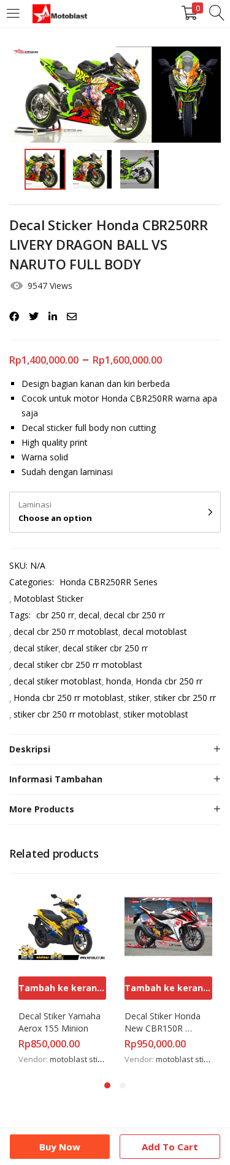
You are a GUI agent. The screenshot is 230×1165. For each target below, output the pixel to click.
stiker (139, 697)
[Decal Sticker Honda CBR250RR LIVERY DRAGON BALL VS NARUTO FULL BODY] (14, 316)
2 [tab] (123, 1085)
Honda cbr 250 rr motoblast (68, 697)
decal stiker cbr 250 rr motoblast (77, 664)
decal (89, 615)
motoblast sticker (81, 1059)
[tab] (115, 749)
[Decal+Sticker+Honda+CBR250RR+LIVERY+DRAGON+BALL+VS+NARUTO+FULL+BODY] (34, 316)
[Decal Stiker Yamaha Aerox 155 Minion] (62, 925)
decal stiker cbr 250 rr (105, 648)
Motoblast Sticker (48, 598)
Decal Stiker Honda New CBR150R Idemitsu (164, 1022)
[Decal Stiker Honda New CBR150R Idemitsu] (168, 925)
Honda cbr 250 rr (169, 681)
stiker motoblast (155, 714)
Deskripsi (29, 749)
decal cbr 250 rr (134, 615)
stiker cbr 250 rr (185, 697)
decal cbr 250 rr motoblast (65, 631)
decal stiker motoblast (57, 681)
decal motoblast (155, 631)
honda (118, 681)
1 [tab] (107, 1085)
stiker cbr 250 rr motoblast (66, 714)
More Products (41, 809)
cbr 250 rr (55, 615)
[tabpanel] (62, 975)
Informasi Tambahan (55, 779)
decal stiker (35, 648)
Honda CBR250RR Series (108, 582)
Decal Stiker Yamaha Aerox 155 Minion (60, 1022)
